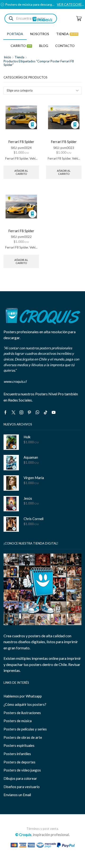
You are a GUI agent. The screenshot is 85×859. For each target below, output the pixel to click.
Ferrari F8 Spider (21, 141)
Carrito (21, 46)
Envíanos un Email (17, 795)
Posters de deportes (19, 762)
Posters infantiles (17, 754)
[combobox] (42, 91)
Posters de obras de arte (23, 737)
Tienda (67, 34)
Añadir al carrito (21, 172)
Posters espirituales (19, 745)
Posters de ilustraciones (22, 713)
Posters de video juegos (22, 770)
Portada (15, 34)
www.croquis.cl (15, 381)
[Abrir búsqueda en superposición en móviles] (31, 18)
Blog (43, 46)
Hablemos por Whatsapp (23, 696)
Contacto (65, 46)
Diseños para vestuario (22, 787)
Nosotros (39, 34)
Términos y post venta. (42, 829)
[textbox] (39, 90)
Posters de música (18, 721)
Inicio (7, 57)
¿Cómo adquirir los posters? (25, 704)
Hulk (27, 437)
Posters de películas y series (25, 729)
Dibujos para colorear (20, 778)
